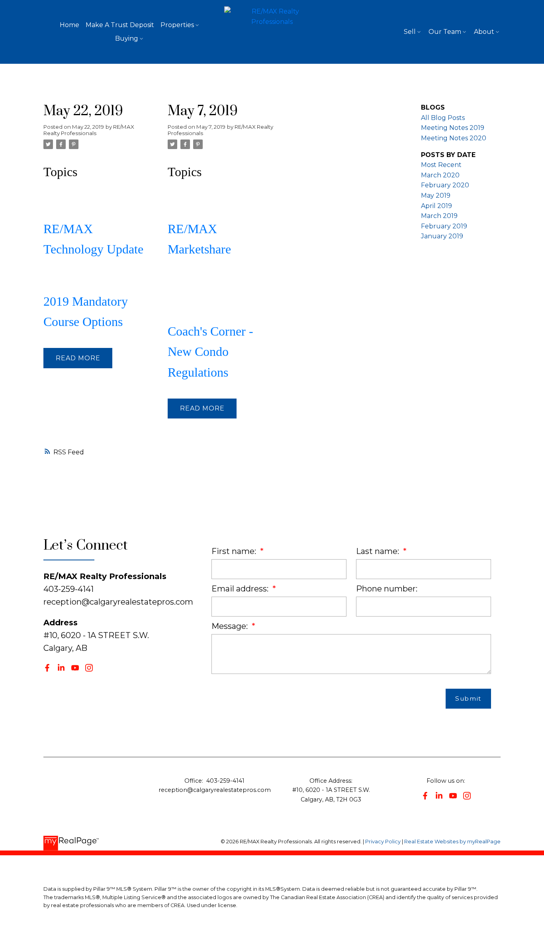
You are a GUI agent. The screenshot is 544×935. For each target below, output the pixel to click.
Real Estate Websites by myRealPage (452, 842)
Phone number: (386, 588)
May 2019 (435, 195)
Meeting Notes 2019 (452, 128)
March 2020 (440, 175)
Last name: (378, 551)
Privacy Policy (383, 842)
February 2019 (444, 226)
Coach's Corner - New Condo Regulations (210, 351)
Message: (230, 626)
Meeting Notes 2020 (453, 138)
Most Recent (441, 165)
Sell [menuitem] (410, 31)
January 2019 (442, 236)
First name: (234, 551)
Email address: (240, 588)
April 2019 (436, 206)
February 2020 (445, 185)
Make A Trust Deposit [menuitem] (120, 25)
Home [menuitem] (69, 25)
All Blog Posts (443, 118)
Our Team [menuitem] (445, 31)
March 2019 (439, 216)
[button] (47, 668)
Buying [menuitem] (126, 38)
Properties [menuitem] (177, 25)
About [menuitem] (484, 31)
